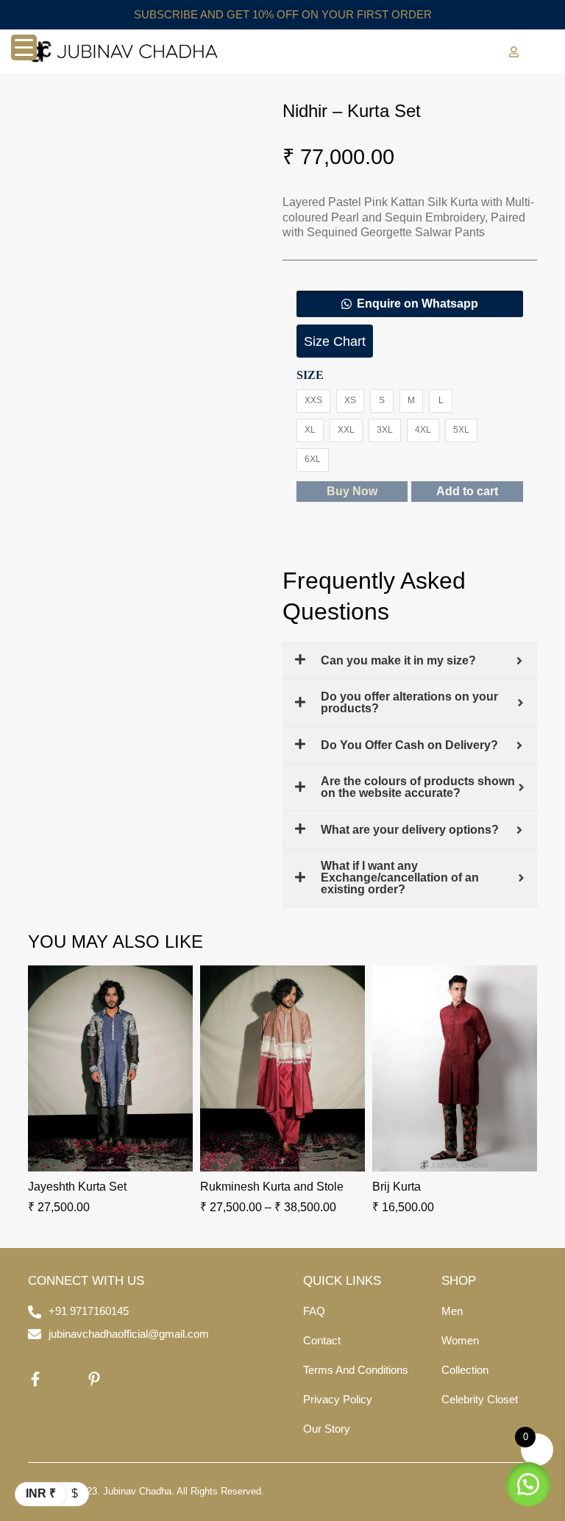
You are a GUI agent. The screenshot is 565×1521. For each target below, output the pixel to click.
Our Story (326, 1428)
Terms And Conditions (355, 1370)
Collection (464, 1370)
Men (452, 1311)
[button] (409, 304)
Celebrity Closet (479, 1399)
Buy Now (352, 491)
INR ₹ (41, 1493)
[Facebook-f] (35, 1379)
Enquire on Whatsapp (417, 303)
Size (310, 375)
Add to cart (467, 491)
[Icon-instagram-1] (64, 1379)
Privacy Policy (337, 1399)
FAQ (314, 1311)
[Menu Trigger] (24, 47)
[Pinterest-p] (94, 1379)
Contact (322, 1340)
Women (460, 1340)
